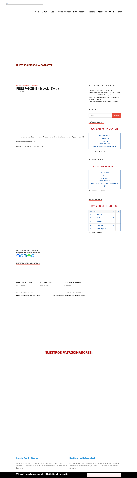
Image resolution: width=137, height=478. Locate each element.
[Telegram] (32, 255)
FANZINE (18, 85)
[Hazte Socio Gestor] (18, 451)
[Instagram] (104, 475)
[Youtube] (108, 475)
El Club (44, 12)
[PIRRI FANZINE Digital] (27, 274)
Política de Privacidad (82, 458)
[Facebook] (18, 255)
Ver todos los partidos (97, 151)
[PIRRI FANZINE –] (50, 274)
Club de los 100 (104, 12)
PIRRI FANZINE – (46, 282)
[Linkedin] (25, 255)
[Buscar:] (105, 115)
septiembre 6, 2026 (104, 135)
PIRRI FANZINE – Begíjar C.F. (74, 282)
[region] (68, 32)
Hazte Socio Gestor (27, 458)
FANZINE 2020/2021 (26, 85)
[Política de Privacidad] (71, 451)
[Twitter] (21, 255)
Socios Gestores (64, 12)
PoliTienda (117, 12)
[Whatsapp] (29, 255)
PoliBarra (35, 85)
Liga (52, 12)
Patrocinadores (79, 12)
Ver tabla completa (95, 232)
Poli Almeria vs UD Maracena (104, 146)
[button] (44, 12)
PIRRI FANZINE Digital (24, 282)
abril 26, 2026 (105, 172)
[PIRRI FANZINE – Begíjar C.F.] (74, 274)
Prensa (92, 12)
